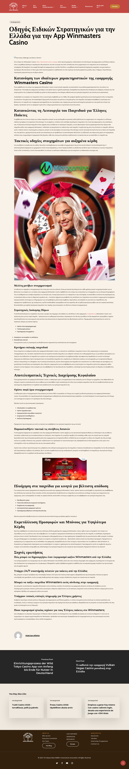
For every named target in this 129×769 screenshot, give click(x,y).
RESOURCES (71, 739)
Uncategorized (15, 22)
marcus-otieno (32, 635)
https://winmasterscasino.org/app (46, 62)
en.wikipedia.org (91, 314)
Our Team (45, 741)
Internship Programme (99, 741)
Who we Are (46, 736)
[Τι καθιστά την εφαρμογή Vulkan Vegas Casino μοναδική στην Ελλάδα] (96, 667)
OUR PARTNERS (72, 734)
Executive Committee (49, 738)
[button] (48, 745)
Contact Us (95, 744)
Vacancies (94, 736)
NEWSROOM (71, 737)
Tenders (94, 738)
